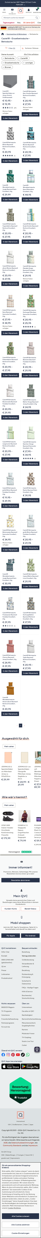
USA (9, 1124)
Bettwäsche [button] (9, 58)
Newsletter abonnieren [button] (20, 880)
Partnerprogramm (7, 1023)
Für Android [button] (30, 935)
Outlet (24, 1045)
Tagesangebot (8, 22)
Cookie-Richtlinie (14, 1208)
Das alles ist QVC (28, 1011)
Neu (19, 22)
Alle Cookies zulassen (20, 1216)
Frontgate (20, 1155)
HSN (2, 1155)
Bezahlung (26, 970)
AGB (6, 1142)
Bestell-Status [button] (30, 909)
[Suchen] (37, 18)
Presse (3, 970)
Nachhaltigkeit (27, 1015)
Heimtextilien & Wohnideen (16, 34)
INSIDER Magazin (7, 1007)
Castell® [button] (24, 58)
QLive (3, 966)
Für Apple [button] (11, 935)
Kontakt (4, 956)
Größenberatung (28, 960)
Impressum (33, 1145)
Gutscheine (5, 1015)
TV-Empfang (26, 1037)
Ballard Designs (11, 1155)
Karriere (25, 1029)
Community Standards (12, 1145)
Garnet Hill (29, 1155)
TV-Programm (6, 1011)
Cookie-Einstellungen (20, 1233)
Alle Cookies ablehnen (20, 1225)
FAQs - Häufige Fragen (30, 988)
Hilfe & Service (27, 991)
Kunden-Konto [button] (11, 909)
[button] (4, 11)
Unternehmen (27, 1007)
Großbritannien (17, 1124)
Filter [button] (11, 48)
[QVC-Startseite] (2, 34)
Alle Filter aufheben (31, 54)
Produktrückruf (6, 978)
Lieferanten (5, 974)
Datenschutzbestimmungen (22, 1142)
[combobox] (18, 18)
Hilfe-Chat (5, 952)
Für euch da (5, 1027)
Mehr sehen (9, 746)
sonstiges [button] (29, 63)
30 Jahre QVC (29, 22)
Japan (31, 1124)
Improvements (15, 1158)
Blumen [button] (7, 67)
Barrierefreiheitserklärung (31, 1019)
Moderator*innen (28, 1033)
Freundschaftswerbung (9, 1019)
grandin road (5, 1158)
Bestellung (26, 952)
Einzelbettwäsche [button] (11, 63)
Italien (26, 1124)
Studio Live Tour (28, 1041)
